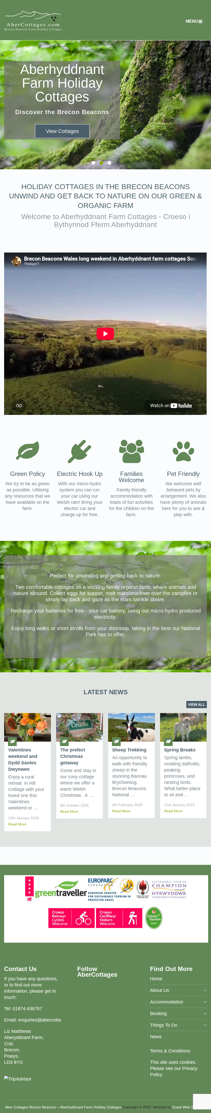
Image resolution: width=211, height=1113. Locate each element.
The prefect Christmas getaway (72, 756)
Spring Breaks (180, 749)
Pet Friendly (183, 473)
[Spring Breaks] (183, 727)
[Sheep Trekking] (131, 727)
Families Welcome (131, 476)
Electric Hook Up (79, 473)
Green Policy (27, 473)
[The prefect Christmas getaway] (79, 727)
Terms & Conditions (170, 1050)
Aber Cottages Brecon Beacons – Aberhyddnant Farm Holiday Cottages (63, 1107)
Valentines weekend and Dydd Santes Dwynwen (22, 759)
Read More (17, 824)
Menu (192, 21)
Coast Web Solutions (189, 1107)
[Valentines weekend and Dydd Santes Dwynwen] (27, 727)
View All (196, 704)
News (156, 1036)
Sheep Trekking (129, 749)
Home (156, 978)
